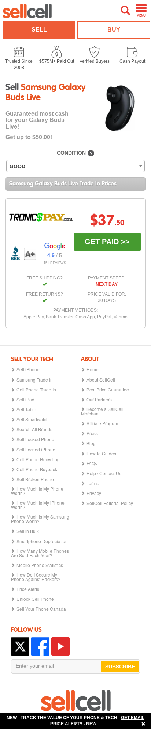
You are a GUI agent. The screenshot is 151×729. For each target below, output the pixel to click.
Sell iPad (25, 399)
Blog (91, 443)
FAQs (91, 463)
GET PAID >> (107, 242)
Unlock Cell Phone (35, 599)
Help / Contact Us (103, 473)
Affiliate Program (102, 423)
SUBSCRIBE (120, 667)
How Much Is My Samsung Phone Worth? (40, 519)
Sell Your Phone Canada (41, 609)
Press (92, 433)
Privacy (93, 493)
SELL (39, 29)
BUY (113, 29)
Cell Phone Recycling (38, 459)
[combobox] (75, 166)
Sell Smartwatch (32, 419)
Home (92, 369)
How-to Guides (101, 453)
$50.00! (42, 137)
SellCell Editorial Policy (109, 503)
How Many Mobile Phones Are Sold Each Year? (40, 553)
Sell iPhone (28, 369)
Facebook (40, 646)
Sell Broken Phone (35, 479)
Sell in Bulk (27, 531)
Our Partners (99, 399)
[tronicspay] (41, 217)
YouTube (60, 646)
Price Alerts (27, 589)
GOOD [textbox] (17, 166)
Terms (92, 483)
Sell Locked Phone (35, 439)
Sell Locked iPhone (35, 449)
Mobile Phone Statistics (39, 565)
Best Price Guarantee (107, 389)
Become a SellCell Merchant (102, 411)
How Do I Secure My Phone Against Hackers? (35, 577)
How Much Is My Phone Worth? (37, 491)
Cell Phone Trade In (36, 389)
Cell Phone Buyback (36, 469)
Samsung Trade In (34, 380)
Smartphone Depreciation (42, 541)
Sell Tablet (26, 409)
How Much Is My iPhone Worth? (38, 505)
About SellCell (100, 380)
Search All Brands (34, 429)
